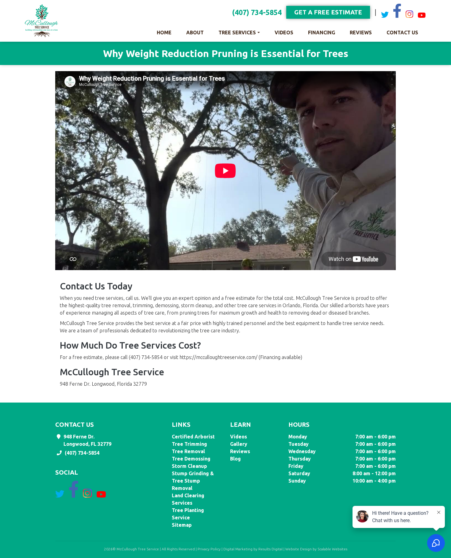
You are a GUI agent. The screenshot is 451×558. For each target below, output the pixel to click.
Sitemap (182, 525)
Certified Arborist (193, 436)
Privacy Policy (209, 549)
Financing (321, 32)
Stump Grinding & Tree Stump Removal (193, 481)
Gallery (238, 444)
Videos (284, 32)
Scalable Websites (332, 549)
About (195, 32)
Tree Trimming (189, 444)
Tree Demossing (191, 458)
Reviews (361, 32)
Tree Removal (188, 451)
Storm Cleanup (189, 466)
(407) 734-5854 (257, 12)
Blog (235, 458)
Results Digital (270, 549)
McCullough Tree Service (138, 549)
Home (164, 32)
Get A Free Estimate (328, 12)
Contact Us (402, 32)
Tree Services (237, 32)
